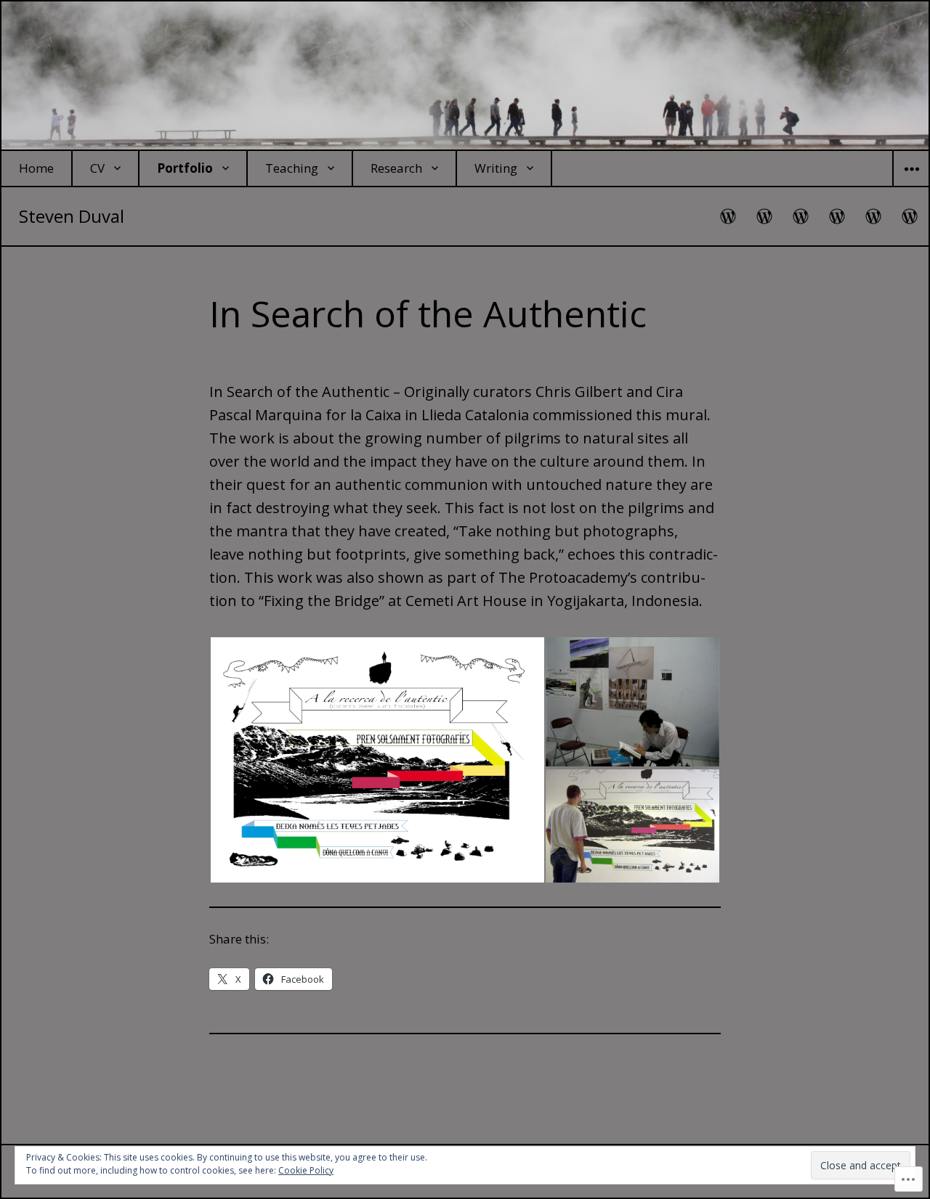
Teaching (291, 168)
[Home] (729, 216)
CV (97, 168)
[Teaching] (838, 216)
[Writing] (910, 216)
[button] (376, 760)
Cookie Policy (305, 1170)
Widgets (911, 186)
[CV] (765, 216)
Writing (495, 168)
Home (36, 168)
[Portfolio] (801, 216)
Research (396, 168)
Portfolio (185, 168)
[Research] (874, 216)
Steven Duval (71, 216)
